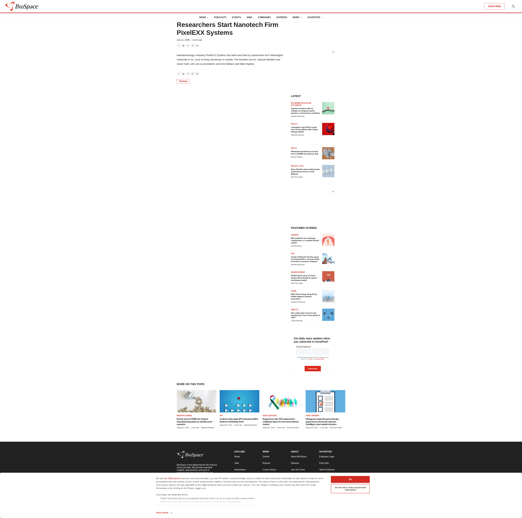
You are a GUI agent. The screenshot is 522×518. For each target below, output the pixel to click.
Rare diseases (270, 416)
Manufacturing (184, 416)
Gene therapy (313, 416)
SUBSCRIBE (494, 6)
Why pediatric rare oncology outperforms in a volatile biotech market (305, 240)
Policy (294, 124)
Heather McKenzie (298, 116)
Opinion (294, 235)
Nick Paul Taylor (297, 177)
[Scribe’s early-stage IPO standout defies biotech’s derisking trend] (239, 401)
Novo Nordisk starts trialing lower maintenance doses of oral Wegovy (305, 171)
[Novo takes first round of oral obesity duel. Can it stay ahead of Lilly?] (328, 315)
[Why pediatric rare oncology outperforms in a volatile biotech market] (328, 240)
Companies (264, 17)
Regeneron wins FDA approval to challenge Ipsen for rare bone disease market (281, 421)
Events (236, 17)
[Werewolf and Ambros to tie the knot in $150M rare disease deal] (328, 153)
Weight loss (297, 166)
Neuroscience (298, 272)
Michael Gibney (296, 157)
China (293, 291)
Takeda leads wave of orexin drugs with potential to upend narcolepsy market (304, 277)
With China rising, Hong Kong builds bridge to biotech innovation (304, 296)
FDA (292, 254)
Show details (162, 512)
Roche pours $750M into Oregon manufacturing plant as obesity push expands (194, 421)
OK (350, 479)
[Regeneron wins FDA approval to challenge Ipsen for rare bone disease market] (282, 401)
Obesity (295, 310)
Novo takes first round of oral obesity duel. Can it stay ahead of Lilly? (305, 315)
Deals (294, 148)
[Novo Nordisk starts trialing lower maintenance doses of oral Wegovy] (328, 171)
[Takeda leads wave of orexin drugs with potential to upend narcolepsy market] (328, 277)
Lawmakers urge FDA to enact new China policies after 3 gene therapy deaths (304, 129)
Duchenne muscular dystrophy (301, 104)
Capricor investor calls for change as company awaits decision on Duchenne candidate (305, 110)
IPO (221, 416)
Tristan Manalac (297, 321)
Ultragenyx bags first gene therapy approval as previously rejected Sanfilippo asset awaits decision (322, 421)
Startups (183, 81)
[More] (207, 17)
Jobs (249, 17)
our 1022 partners (173, 478)
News (202, 17)
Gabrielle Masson (297, 135)
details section (248, 505)
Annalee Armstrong (298, 302)
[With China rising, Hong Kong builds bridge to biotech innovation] (328, 296)
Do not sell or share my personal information (350, 488)
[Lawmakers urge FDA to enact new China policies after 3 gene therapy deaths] (328, 129)
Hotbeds (281, 17)
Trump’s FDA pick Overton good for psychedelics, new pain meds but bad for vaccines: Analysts (305, 259)
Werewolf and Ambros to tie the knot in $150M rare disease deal (304, 152)
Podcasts (220, 17)
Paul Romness (296, 246)
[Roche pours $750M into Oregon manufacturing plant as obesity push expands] (196, 401)
